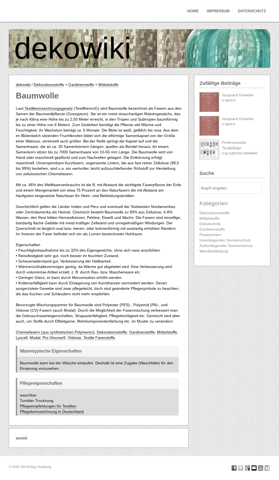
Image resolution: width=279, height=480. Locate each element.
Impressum (218, 11)
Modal (35, 337)
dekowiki (72, 48)
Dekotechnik (210, 224)
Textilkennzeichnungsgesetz (49, 108)
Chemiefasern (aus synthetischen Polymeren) (55, 332)
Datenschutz (252, 11)
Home (193, 11)
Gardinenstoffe (81, 84)
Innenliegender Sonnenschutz (225, 240)
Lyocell (22, 337)
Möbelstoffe (108, 84)
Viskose (74, 337)
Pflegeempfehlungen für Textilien (48, 406)
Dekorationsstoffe (49, 84)
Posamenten (210, 234)
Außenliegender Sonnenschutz (226, 245)
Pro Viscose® (54, 337)
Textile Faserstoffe (99, 337)
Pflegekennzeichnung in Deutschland (52, 411)
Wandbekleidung (213, 251)
